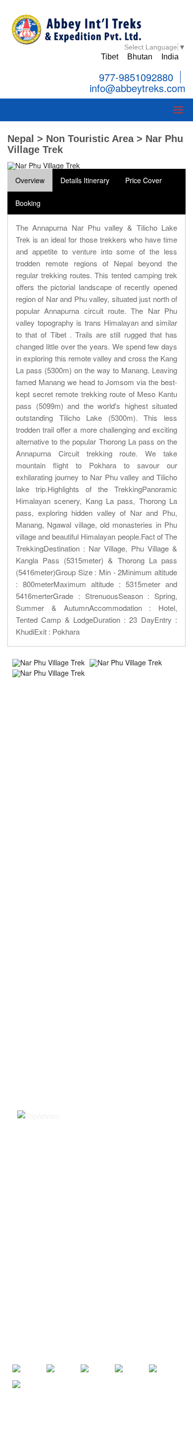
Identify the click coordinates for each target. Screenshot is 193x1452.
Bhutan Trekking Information (61, 879)
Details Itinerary (84, 180)
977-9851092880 (136, 77)
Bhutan (139, 56)
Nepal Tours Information (55, 797)
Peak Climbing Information (58, 784)
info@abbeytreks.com (136, 89)
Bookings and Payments (55, 989)
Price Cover (143, 180)
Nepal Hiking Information (56, 838)
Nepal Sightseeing (45, 757)
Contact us (34, 949)
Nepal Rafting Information (57, 825)
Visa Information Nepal (53, 1030)
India (170, 56)
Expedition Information (52, 811)
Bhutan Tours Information (56, 865)
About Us (31, 962)
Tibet (109, 56)
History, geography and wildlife (65, 1043)
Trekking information (49, 771)
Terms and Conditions (51, 976)
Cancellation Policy (46, 1002)
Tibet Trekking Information (58, 851)
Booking (28, 203)
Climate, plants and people (59, 1056)
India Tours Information (53, 892)
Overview (30, 180)
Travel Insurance (43, 1016)
